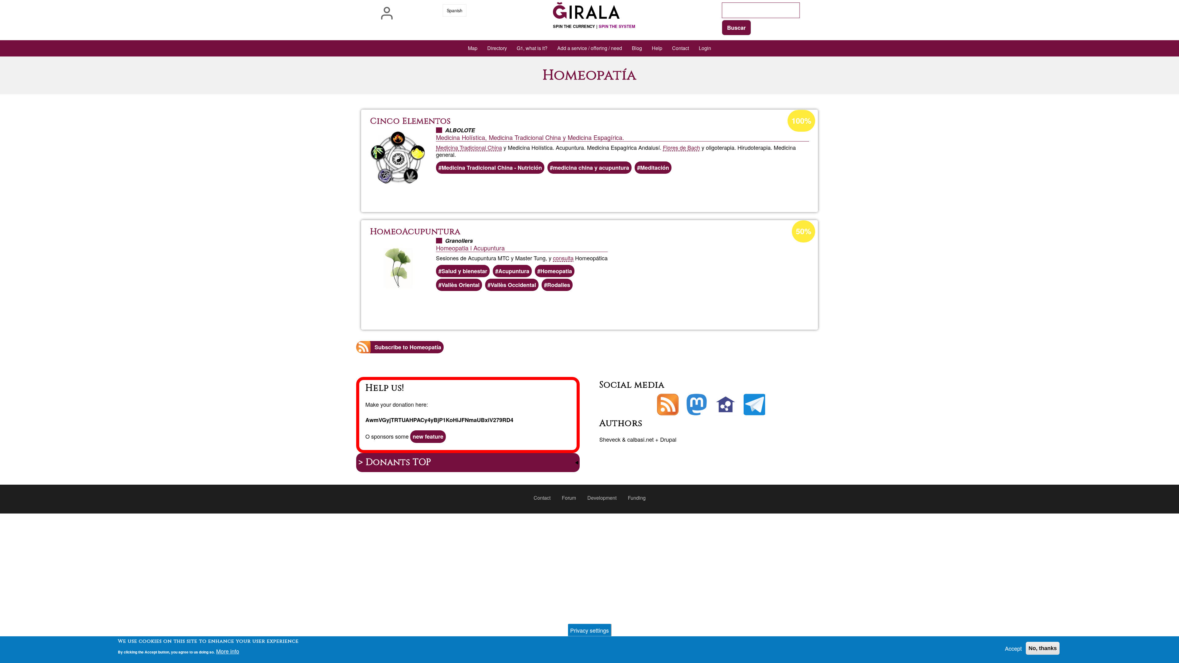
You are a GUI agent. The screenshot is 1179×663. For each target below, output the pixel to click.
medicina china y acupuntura (591, 168)
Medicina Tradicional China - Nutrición (492, 168)
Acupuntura (513, 271)
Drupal (668, 439)
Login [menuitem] (705, 48)
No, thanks (1043, 648)
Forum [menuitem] (569, 497)
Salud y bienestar (464, 271)
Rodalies (558, 285)
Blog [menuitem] (637, 48)
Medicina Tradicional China (469, 147)
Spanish (454, 10)
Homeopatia (556, 271)
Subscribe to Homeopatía (408, 347)
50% (803, 231)
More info (227, 651)
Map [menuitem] (472, 48)
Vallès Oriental (461, 285)
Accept (1013, 648)
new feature (428, 436)
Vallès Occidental (513, 285)
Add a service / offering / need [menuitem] (589, 48)
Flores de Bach (681, 147)
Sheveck (610, 439)
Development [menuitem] (602, 497)
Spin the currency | (594, 26)
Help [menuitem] (657, 48)
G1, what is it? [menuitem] (532, 48)
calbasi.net (640, 439)
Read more (598, 191)
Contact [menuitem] (680, 48)
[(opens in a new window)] (696, 404)
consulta (563, 258)
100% (801, 120)
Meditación (654, 168)
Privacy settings (589, 630)
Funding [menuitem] (637, 497)
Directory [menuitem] (497, 48)
